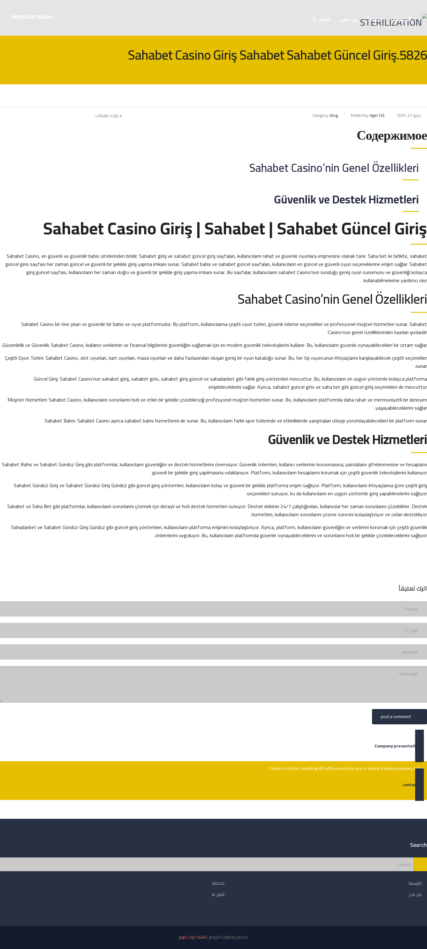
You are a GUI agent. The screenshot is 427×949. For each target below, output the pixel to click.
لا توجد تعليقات (108, 115)
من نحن (349, 19)
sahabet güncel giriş (194, 256)
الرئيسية (402, 19)
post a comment (396, 716)
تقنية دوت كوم (192, 937)
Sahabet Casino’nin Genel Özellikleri (334, 167)
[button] (213, 746)
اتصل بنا (321, 19)
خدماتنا (375, 19)
